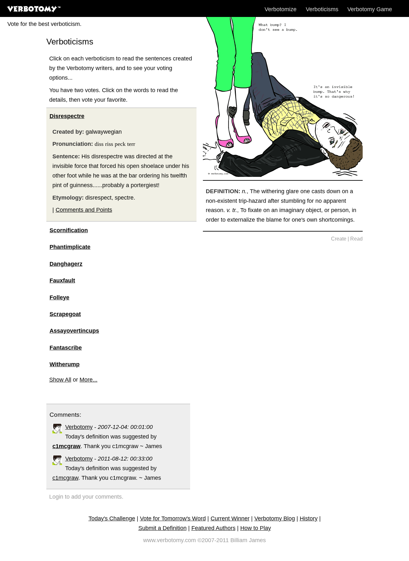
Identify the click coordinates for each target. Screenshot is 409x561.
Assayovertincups (74, 331)
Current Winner (230, 518)
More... (88, 379)
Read (356, 238)
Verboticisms (322, 9)
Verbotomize (281, 9)
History (309, 518)
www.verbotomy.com (169, 540)
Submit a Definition (162, 528)
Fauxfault (62, 280)
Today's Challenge (112, 518)
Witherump (65, 364)
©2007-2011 (213, 540)
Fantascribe (66, 347)
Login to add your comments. (86, 497)
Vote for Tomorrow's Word (173, 518)
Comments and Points (84, 210)
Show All (60, 379)
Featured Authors (213, 528)
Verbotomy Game (369, 9)
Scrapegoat (65, 314)
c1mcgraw (65, 478)
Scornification (69, 230)
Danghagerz (66, 264)
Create (338, 238)
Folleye (59, 297)
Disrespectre (67, 116)
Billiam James (248, 540)
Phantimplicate (70, 247)
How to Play (255, 528)
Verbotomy (79, 427)
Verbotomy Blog (274, 518)
